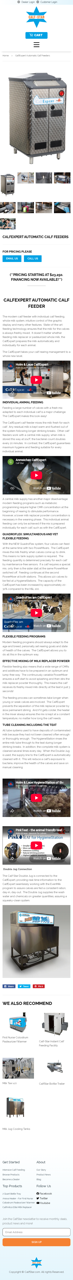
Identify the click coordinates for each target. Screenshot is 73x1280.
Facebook (45, 1193)
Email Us (12, 258)
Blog (38, 1179)
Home (6, 55)
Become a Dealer (11, 1179)
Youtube (44, 1203)
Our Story (41, 1170)
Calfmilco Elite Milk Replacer (17, 1207)
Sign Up (37, 1242)
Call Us (33, 258)
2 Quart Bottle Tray (12, 1193)
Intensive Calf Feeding (14, 1170)
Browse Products (11, 1174)
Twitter (43, 1198)
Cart (38, 35)
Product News (43, 1174)
